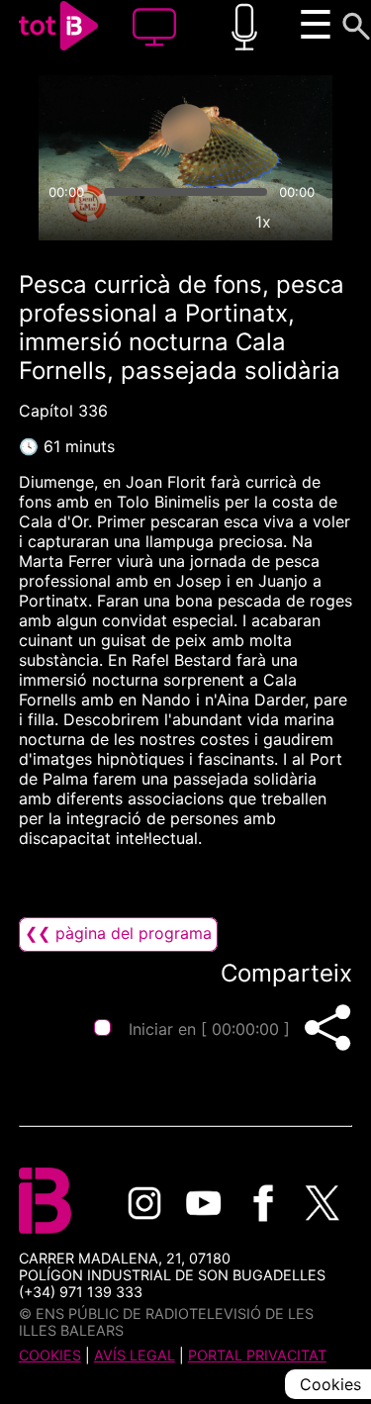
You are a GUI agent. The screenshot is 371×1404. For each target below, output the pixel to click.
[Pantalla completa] (309, 221)
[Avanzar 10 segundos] (264, 128)
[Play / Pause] (186, 128)
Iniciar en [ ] (209, 1029)
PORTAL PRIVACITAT (257, 1355)
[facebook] (263, 1203)
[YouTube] (204, 1203)
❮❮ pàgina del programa (118, 933)
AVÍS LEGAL (134, 1355)
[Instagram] (144, 1203)
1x (263, 222)
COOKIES (50, 1355)
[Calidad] (218, 221)
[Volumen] (62, 221)
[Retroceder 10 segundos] (108, 128)
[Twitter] (322, 1203)
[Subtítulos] (172, 221)
